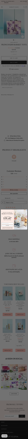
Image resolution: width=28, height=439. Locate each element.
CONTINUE (7, 225)
